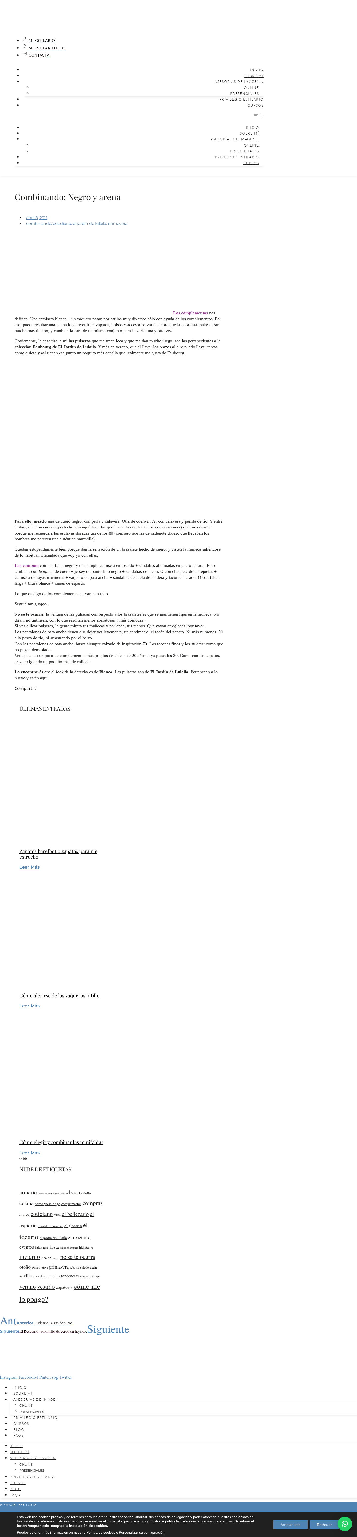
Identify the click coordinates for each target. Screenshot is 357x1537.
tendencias (70, 1275)
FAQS (18, 1435)
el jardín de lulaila (89, 223)
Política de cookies (100, 1532)
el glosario (73, 1225)
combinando (38, 223)
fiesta (54, 1247)
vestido (46, 1286)
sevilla (25, 1275)
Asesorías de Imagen (36, 1399)
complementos (71, 1203)
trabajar (84, 1276)
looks (46, 1257)
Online (251, 88)
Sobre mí (254, 76)
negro (56, 1258)
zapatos (62, 1287)
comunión (24, 1215)
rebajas (74, 1267)
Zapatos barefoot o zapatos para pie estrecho (58, 854)
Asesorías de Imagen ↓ (239, 81)
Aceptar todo (290, 1525)
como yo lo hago (47, 1203)
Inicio (257, 70)
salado (84, 1267)
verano (27, 1286)
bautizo (64, 1193)
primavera (117, 223)
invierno (29, 1256)
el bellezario (75, 1213)
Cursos (256, 105)
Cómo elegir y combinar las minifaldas (61, 1142)
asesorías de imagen (48, 1193)
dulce (57, 1214)
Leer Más (29, 867)
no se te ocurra (77, 1257)
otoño (25, 1266)
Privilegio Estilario (241, 99)
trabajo (95, 1275)
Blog (18, 1429)
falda (38, 1247)
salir (94, 1267)
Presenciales (244, 93)
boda (74, 1192)
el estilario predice (50, 1226)
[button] (138, 116)
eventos (26, 1246)
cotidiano (62, 223)
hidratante (86, 1247)
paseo (36, 1267)
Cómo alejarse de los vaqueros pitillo (59, 995)
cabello (86, 1193)
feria (45, 1247)
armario (28, 1192)
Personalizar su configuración (141, 1532)
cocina (26, 1203)
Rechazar (324, 1525)
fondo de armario (69, 1247)
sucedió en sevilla (46, 1275)
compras (93, 1203)
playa (45, 1267)
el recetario (79, 1237)
